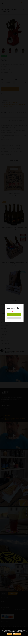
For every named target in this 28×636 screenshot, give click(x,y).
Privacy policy (17, 633)
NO (14, 318)
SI (14, 314)
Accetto (9, 633)
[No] (26, 631)
